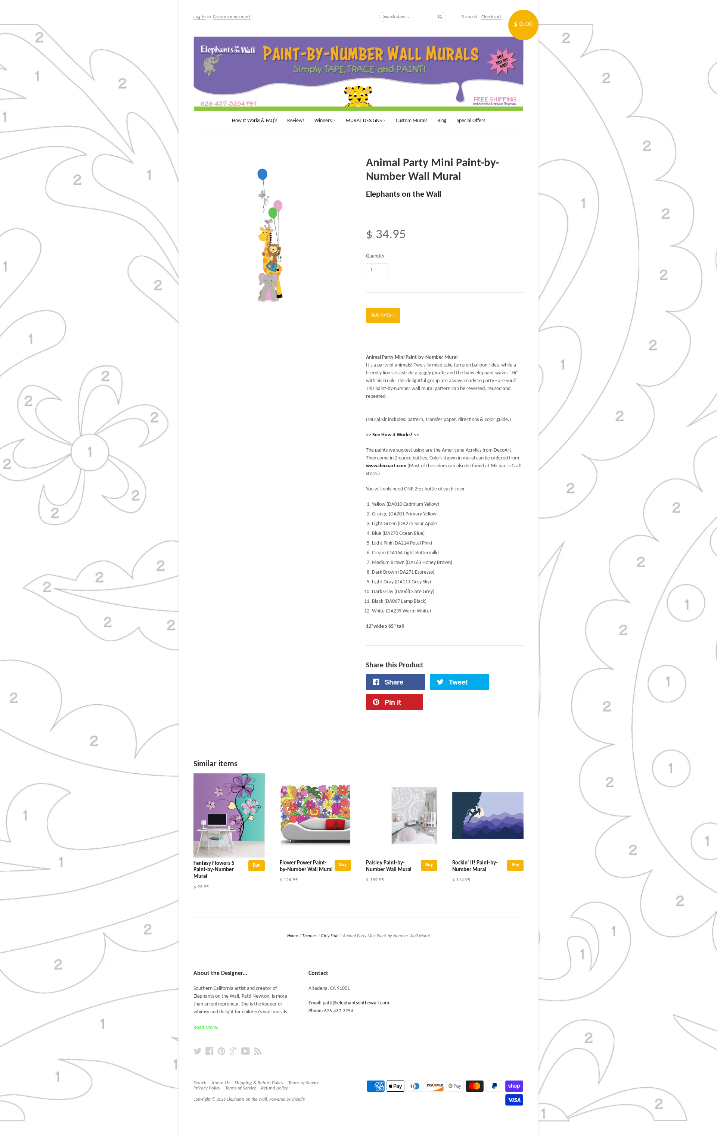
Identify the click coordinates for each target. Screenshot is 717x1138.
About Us (220, 1083)
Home (292, 936)
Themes (309, 936)
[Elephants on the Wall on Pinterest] (221, 1052)
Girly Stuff (330, 936)
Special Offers (471, 121)
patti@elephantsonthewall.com (356, 1003)
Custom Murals (411, 121)
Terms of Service (303, 1083)
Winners (323, 121)
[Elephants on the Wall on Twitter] (197, 1052)
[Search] (440, 17)
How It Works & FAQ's (254, 121)
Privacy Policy (206, 1088)
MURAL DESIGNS (364, 121)
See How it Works (391, 435)
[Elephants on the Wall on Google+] (233, 1052)
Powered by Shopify (286, 1099)
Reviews (295, 121)
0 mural (470, 17)
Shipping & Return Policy (259, 1083)
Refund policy (274, 1088)
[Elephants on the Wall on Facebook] (209, 1052)
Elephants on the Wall (403, 195)
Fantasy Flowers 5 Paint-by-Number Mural (214, 870)
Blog (442, 121)
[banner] (358, 74)
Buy (256, 865)
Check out (491, 17)
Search (200, 1083)
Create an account (232, 17)
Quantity (375, 256)
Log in (199, 17)
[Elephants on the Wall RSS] (258, 1052)
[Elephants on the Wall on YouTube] (245, 1052)
